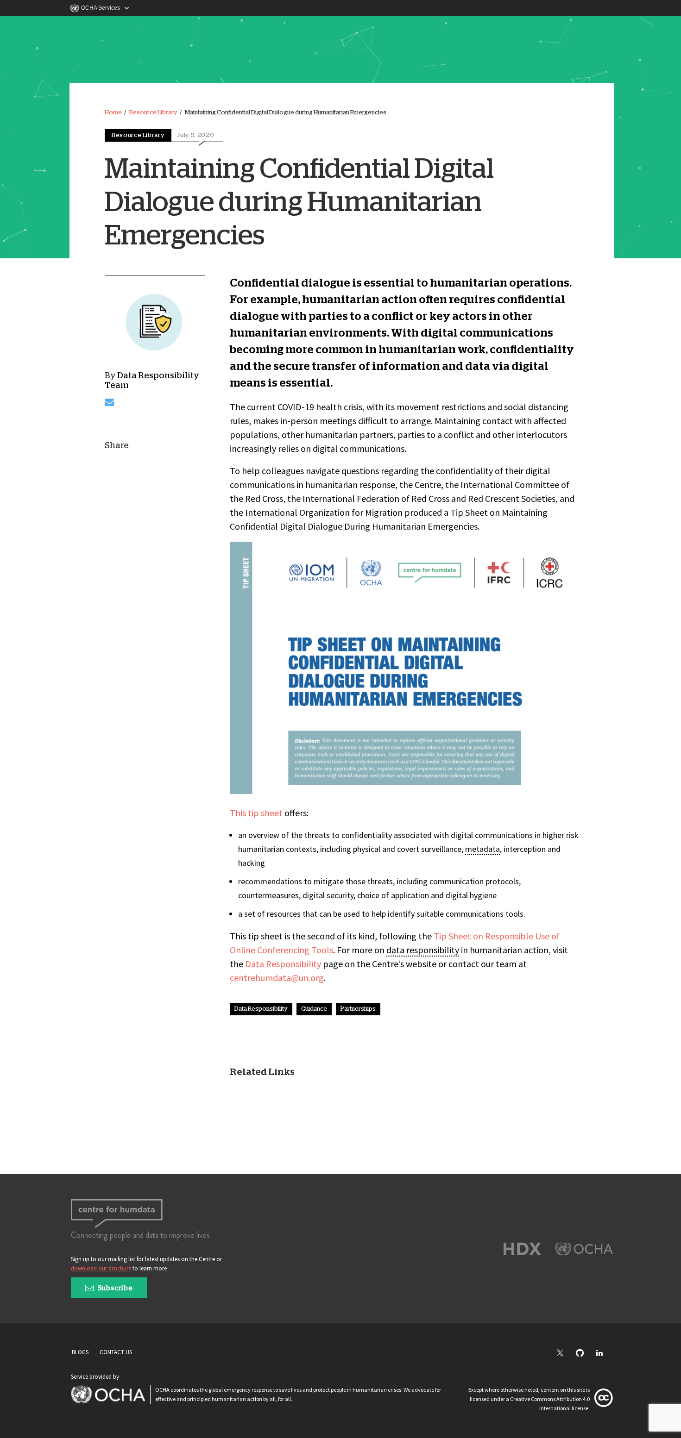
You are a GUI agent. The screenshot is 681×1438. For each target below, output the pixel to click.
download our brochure (101, 1268)
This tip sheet (256, 813)
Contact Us (116, 1352)
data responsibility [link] (422, 950)
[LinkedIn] (604, 1353)
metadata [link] (482, 849)
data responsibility (261, 1009)
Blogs (80, 1352)
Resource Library (153, 113)
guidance (314, 1009)
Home (113, 113)
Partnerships (358, 1009)
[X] (565, 1353)
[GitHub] (584, 1353)
